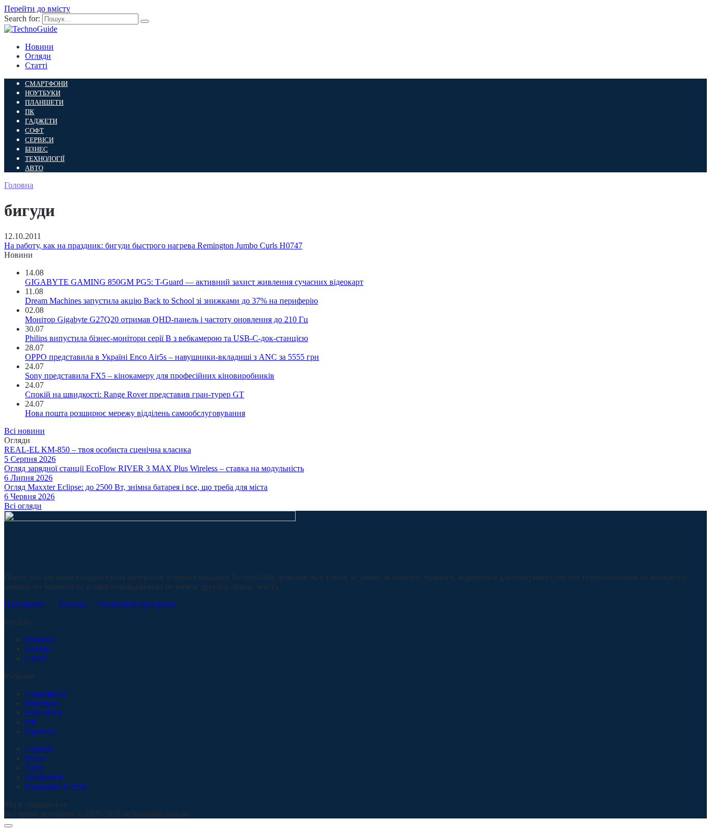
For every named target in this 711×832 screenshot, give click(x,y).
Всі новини (24, 430)
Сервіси (39, 140)
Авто (34, 168)
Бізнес (36, 149)
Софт (34, 130)
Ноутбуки (42, 93)
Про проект (24, 604)
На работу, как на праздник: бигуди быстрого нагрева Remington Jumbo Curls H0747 (153, 245)
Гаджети (41, 121)
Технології (45, 158)
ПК (29, 112)
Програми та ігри (56, 786)
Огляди (38, 56)
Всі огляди (23, 505)
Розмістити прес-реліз (136, 604)
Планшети (44, 102)
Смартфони (46, 83)
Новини (39, 46)
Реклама (72, 604)
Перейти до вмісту (37, 8)
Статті (36, 65)
